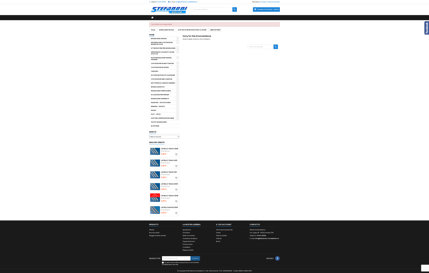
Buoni (218, 241)
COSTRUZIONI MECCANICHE (161, 79)
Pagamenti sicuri (189, 241)
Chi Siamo (186, 233)
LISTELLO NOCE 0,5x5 (169, 207)
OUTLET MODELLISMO (159, 122)
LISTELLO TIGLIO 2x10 (169, 184)
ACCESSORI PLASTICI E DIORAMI (163, 75)
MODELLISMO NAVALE (159, 39)
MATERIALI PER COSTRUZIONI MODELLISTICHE (162, 43)
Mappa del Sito (188, 250)
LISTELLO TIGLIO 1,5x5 (169, 149)
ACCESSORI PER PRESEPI (160, 95)
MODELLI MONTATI (158, 87)
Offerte (151, 230)
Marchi (152, 132)
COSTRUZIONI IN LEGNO (160, 67)
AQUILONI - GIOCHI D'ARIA (161, 102)
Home (151, 34)
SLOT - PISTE (156, 114)
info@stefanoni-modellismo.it (186, 2)
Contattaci (186, 247)
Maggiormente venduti (157, 235)
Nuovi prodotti (154, 233)
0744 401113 (161, 2)
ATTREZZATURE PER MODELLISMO (163, 48)
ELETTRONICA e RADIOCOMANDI (163, 83)
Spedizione (187, 230)
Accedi (262, 2)
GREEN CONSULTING (245, 271)
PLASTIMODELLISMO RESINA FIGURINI (161, 59)
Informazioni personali (224, 230)
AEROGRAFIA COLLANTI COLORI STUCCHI (162, 53)
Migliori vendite (157, 142)
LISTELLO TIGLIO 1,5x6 (169, 196)
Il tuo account (223, 224)
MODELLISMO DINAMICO (160, 99)
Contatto (255, 224)
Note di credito (221, 235)
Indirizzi (219, 238)
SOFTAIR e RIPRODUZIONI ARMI (162, 118)
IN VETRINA (155, 126)
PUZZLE (153, 110)
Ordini (218, 233)
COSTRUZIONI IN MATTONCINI (162, 63)
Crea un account (273, 2)
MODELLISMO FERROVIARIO (161, 91)
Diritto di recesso (189, 235)
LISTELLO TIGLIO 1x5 (169, 172)
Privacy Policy (187, 244)
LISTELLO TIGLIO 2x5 (169, 160)
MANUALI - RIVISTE (158, 106)
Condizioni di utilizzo (190, 238)
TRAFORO (154, 71)
